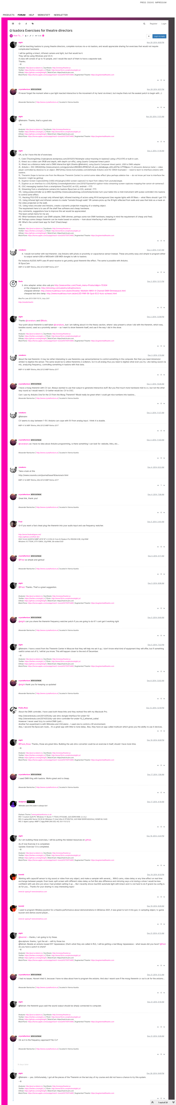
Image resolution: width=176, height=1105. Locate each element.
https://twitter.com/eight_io (35, 70)
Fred (20, 522)
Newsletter (61, 15)
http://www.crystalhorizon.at (47, 102)
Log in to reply (159, 36)
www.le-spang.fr (24, 892)
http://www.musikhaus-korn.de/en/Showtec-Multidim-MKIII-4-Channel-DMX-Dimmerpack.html (83, 291)
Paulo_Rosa (23, 708)
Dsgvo (150, 2)
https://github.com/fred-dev (29, 537)
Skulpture (22, 802)
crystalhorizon (24, 89)
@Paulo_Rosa (25, 744)
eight (21, 42)
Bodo (21, 281)
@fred (162, 944)
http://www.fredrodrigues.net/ (29, 534)
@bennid (23, 937)
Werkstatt (44, 15)
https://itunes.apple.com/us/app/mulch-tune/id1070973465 (50, 75)
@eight (22, 621)
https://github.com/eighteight (35, 72)
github (88, 840)
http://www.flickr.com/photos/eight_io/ (66, 70)
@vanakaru (31, 320)
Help (31, 15)
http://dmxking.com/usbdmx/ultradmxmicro (61, 288)
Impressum (160, 2)
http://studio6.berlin (25, 302)
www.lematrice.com (39, 892)
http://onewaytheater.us (61, 68)
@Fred (21, 560)
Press (143, 2)
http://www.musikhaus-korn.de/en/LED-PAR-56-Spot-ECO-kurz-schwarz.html (82, 293)
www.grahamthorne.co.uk (42, 814)
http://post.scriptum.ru (34, 68)
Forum (21, 15)
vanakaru (22, 250)
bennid (21, 874)
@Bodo (43, 320)
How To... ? (18, 35)
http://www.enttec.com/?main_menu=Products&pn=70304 (80, 285)
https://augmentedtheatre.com (102, 75)
